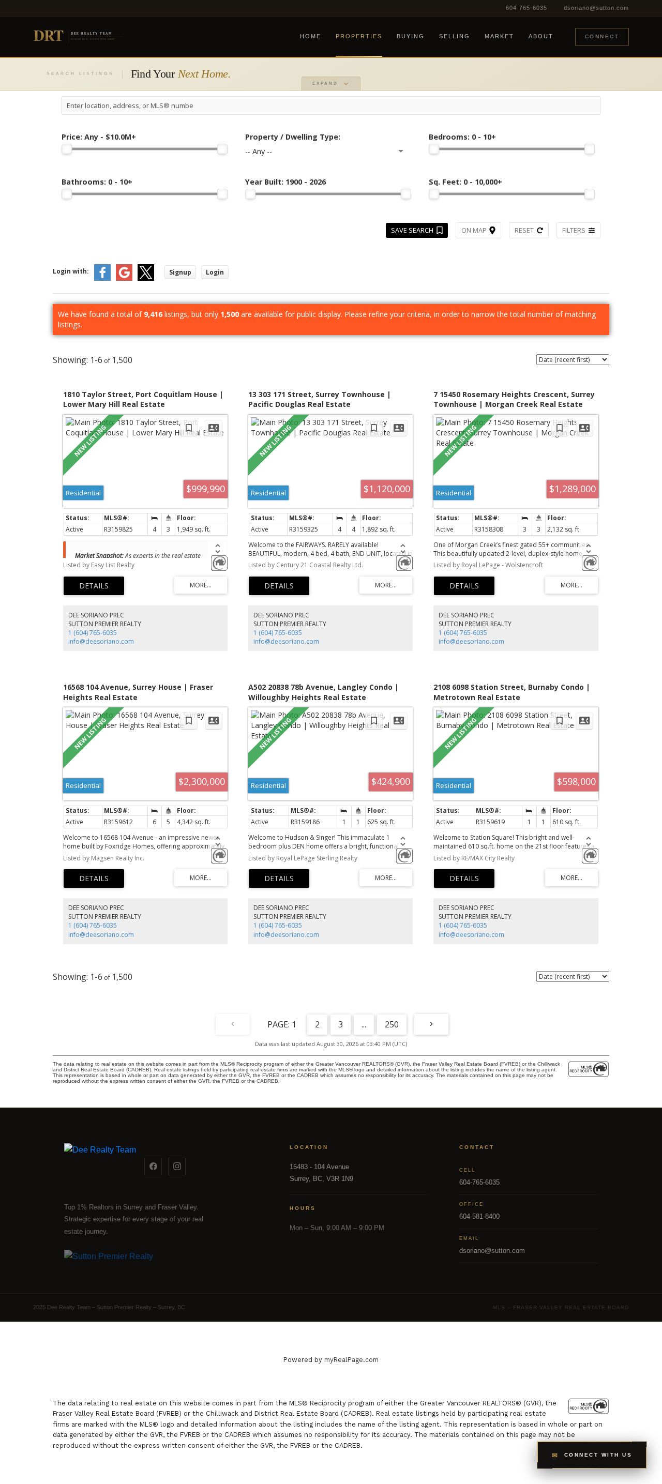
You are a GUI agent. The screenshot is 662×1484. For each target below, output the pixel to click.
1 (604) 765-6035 (92, 632)
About (541, 36)
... (364, 1024)
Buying (411, 36)
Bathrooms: (97, 182)
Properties (359, 36)
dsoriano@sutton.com (596, 8)
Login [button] (215, 272)
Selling (454, 36)
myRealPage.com (351, 1360)
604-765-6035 (526, 8)
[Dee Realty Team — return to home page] (100, 1166)
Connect (602, 36)
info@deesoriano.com (101, 641)
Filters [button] (573, 230)
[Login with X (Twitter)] (146, 278)
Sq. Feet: (465, 182)
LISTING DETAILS (94, 586)
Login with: (71, 271)
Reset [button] (524, 230)
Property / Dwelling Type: (292, 137)
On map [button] (474, 230)
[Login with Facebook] (102, 278)
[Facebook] (153, 1166)
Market (499, 36)
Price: (99, 137)
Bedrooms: (462, 137)
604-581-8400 (479, 1216)
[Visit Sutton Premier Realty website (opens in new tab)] (161, 1262)
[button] (591, 1455)
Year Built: (285, 182)
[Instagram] (177, 1166)
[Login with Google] (124, 278)
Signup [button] (180, 272)
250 (392, 1024)
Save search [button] (412, 230)
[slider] (67, 149)
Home (310, 36)
